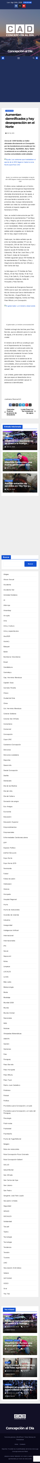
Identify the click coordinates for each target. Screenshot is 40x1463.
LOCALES (7, 972)
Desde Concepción (10, 770)
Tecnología (7, 1237)
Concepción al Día (20, 51)
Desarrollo (7, 765)
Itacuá (5, 951)
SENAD (6, 1211)
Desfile (6, 776)
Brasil (5, 662)
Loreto (5, 977)
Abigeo (6, 574)
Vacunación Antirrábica (12, 1268)
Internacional (8, 935)
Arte (5, 621)
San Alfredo (8, 1175)
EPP (5, 843)
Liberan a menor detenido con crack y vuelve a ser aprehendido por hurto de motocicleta (20, 1457)
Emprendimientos (10, 827)
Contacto (22, 1444)
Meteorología (8, 987)
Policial (6, 1095)
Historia (6, 889)
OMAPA (6, 1039)
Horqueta (7, 894)
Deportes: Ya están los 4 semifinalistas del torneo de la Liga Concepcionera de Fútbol (20, 1450)
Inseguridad (7, 925)
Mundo (6, 1008)
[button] (33, 58)
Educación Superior (11, 822)
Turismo (6, 1258)
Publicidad (7, 1129)
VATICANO (7, 1278)
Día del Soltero (9, 796)
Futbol (5, 874)
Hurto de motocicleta (11, 910)
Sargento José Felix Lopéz (13, 1196)
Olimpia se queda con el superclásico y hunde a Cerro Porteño (18, 1389)
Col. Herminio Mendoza (12, 708)
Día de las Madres (10, 786)
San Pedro (7, 1190)
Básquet (6, 647)
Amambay (7, 610)
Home (16, 1444)
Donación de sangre (11, 801)
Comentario (7, 724)
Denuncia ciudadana (11, 755)
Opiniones (7, 1049)
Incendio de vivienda (11, 915)
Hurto (5, 905)
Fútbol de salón (9, 879)
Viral (5, 1289)
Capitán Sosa (8, 683)
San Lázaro (7, 1185)
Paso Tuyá (7, 1080)
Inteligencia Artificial (11, 930)
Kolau (5, 961)
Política (16, 459)
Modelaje (6, 997)
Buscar (6, 557)
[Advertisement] (20, 81)
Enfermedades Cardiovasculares (15, 837)
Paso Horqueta (9, 1070)
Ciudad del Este (9, 698)
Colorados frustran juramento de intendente (12, 412)
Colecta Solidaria (9, 714)
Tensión (6, 1252)
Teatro (5, 1232)
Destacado (7, 781)
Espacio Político (9, 848)
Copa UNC (7, 739)
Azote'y (6, 641)
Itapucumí (7, 956)
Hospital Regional (10, 899)
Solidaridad (7, 1221)
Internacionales (9, 941)
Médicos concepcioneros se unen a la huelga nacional (19, 443)
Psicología (7, 1118)
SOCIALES (7, 1216)
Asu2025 (6, 636)
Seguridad (7, 1206)
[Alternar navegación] (19, 58)
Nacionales (7, 1018)
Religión (6, 1144)
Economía (7, 812)
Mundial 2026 (8, 1003)
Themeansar (20, 1439)
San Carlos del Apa (10, 1180)
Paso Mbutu (8, 1075)
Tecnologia (7, 1242)
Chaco (5, 693)
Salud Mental (8, 1170)
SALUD (6, 1165)
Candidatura (8, 667)
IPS (4, 946)
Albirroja (6, 605)
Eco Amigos (7, 806)
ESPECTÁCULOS (9, 853)
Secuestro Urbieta (10, 1201)
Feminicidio (7, 868)
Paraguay (7, 1059)
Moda (5, 992)
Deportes (6, 760)
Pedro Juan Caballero (11, 1085)
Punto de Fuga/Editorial (12, 1139)
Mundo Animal (8, 1013)
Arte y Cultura (8, 626)
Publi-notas (7, 1123)
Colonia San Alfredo (11, 719)
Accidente (7, 585)
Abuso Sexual (8, 579)
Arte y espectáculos (11, 631)
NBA (5, 1023)
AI (4, 600)
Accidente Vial (8, 590)
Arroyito (6, 616)
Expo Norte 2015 (9, 863)
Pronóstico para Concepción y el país (17, 1106)
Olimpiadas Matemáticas (12, 1034)
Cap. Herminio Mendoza (12, 677)
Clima (5, 703)
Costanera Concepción (12, 745)
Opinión (6, 1044)
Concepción (9, 110)
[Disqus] (20, 525)
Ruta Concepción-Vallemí (13, 1160)
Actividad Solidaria (10, 595)
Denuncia (7, 750)
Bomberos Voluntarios (11, 657)
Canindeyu (7, 672)
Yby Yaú (6, 1294)
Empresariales (8, 832)
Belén (5, 652)
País (5, 1054)
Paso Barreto (8, 1064)
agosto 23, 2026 (13, 1326)
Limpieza (6, 966)
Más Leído (7, 982)
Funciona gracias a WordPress (14, 1437)
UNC (5, 1263)
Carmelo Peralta (9, 688)
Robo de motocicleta (11, 1149)
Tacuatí (6, 1227)
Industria (6, 920)
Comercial (7, 729)
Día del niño (7, 791)
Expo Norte (7, 858)
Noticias (6, 1028)
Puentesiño (7, 1134)
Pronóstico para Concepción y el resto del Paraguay (19, 1112)
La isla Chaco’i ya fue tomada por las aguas (27, 411)
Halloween (7, 884)
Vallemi (6, 1273)
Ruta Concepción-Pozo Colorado (16, 1154)
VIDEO (5, 1283)
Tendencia (7, 1247)
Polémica (6, 1090)
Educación (7, 817)
